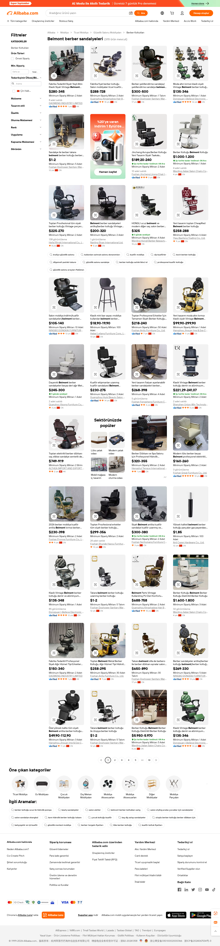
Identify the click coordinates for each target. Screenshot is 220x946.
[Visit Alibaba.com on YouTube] (207, 890)
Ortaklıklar (182, 875)
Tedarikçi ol (183, 849)
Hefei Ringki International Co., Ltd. (66, 242)
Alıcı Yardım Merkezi (145, 849)
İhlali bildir (140, 881)
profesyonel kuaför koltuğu (170, 262)
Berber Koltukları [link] (135, 32)
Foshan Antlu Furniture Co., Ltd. (148, 330)
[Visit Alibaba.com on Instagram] (200, 890)
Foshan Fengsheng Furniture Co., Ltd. (149, 401)
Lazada (110, 930)
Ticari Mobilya (81, 32)
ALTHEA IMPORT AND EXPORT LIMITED (66, 468)
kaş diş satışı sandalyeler (134, 817)
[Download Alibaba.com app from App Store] (176, 915)
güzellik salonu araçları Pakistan (68, 270)
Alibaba (51, 32)
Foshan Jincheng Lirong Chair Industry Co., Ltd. (149, 174)
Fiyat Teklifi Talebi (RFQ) (104, 859)
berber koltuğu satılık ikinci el (133, 262)
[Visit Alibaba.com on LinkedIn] (186, 890)
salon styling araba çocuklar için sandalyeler (171, 810)
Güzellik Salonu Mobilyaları (107, 32)
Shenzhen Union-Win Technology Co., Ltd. (190, 404)
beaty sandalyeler (70, 810)
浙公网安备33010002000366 (166, 940)
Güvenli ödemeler (59, 849)
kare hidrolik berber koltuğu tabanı (64, 817)
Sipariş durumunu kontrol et (192, 862)
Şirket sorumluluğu (17, 862)
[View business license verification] (141, 941)
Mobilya (64, 32)
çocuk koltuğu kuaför (101, 817)
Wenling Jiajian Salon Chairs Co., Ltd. (190, 171)
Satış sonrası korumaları (62, 868)
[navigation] (26, 397)
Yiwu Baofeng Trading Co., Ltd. (189, 238)
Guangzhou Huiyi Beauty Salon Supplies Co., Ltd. (107, 397)
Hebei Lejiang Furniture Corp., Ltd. (107, 333)
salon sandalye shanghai (26, 817)
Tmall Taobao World (93, 930)
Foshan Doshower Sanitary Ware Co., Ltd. (149, 98)
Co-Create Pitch (15, 855)
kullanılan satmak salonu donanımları (102, 254)
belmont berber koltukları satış (125, 810)
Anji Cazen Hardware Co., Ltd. (188, 542)
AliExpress (61, 930)
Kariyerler (12, 868)
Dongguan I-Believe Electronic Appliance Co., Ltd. (190, 98)
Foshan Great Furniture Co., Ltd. (190, 472)
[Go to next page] (156, 760)
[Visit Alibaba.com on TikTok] (214, 890)
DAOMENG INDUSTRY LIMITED (65, 103)
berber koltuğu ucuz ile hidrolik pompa (33, 810)
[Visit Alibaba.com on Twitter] (193, 890)
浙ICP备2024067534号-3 (197, 940)
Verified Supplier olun (188, 868)
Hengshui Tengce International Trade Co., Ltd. (149, 468)
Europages (160, 930)
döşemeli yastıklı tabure (64, 262)
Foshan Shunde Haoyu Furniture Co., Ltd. (107, 543)
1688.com (74, 930)
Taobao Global (124, 930)
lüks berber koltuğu (122, 825)
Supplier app (85, 915)
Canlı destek (141, 855)
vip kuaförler (160, 254)
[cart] (172, 13)
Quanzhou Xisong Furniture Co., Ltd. (66, 404)
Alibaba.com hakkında (19, 842)
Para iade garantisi (59, 855)
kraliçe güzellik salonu (63, 254)
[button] (131, 13)
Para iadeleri (141, 868)
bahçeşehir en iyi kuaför (26, 825)
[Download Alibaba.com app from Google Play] (201, 915)
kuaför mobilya (137, 254)
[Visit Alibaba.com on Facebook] (179, 890)
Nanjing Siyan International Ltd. (106, 242)
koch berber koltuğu (186, 254)
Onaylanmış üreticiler (103, 853)
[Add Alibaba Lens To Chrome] (53, 915)
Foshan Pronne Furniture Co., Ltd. (66, 539)
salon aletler (95, 810)
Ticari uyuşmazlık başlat (147, 862)
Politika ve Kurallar (59, 885)
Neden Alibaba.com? (18, 849)
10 (149, 760)
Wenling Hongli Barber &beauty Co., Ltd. (149, 240)
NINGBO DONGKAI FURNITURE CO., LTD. (66, 330)
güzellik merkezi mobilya (59, 825)
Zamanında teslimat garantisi (65, 862)
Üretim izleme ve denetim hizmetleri (63, 877)
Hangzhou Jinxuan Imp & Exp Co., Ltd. (190, 330)
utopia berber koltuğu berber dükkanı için (175, 817)
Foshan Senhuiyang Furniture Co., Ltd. (149, 542)
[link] (215, 913)
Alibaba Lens (25, 915)
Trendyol (146, 930)
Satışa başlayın (185, 855)
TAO (137, 930)
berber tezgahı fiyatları (92, 825)
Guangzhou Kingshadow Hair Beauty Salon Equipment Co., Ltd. (107, 98)
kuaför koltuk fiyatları (152, 825)
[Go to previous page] (101, 760)
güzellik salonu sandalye (97, 262)
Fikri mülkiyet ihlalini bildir (148, 875)
